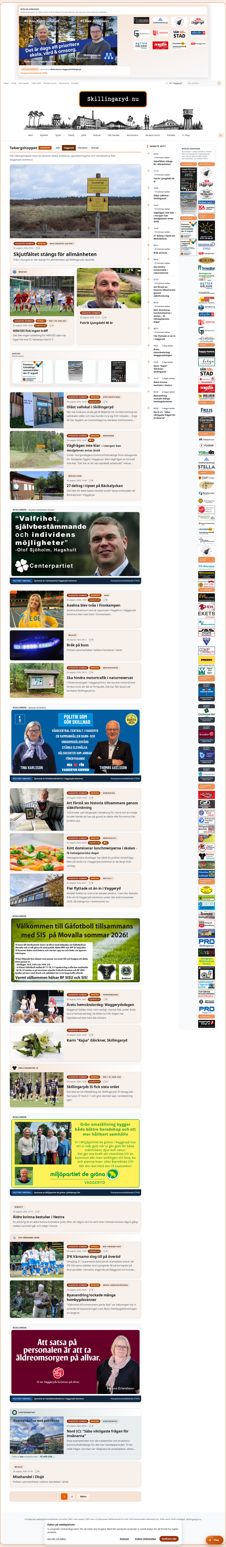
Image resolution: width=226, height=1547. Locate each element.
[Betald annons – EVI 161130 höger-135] (206, 597)
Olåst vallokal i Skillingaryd (161, 197)
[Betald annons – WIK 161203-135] (206, 812)
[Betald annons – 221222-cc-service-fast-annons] (206, 567)
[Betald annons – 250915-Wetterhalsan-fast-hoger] (141, 46)
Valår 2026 (36, 83)
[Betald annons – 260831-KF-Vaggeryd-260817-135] (32, 371)
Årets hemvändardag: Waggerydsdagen (163, 352)
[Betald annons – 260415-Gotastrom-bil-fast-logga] (141, 20)
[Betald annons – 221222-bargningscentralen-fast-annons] (206, 583)
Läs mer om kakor (56, 1538)
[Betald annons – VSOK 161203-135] (206, 865)
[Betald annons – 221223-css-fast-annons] (206, 339)
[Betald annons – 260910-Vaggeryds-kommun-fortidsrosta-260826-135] (188, 247)
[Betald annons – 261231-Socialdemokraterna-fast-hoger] (206, 734)
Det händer (24, 83)
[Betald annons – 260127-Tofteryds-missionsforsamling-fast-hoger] (206, 540)
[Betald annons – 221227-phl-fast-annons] (198, 44)
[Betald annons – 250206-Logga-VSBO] (206, 453)
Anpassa (124, 1538)
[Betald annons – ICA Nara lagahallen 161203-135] (206, 209)
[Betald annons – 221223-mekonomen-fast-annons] (206, 574)
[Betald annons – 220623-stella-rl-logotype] (206, 467)
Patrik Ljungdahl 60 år (164, 180)
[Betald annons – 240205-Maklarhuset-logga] (206, 439)
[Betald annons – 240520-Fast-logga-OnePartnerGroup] (160, 20)
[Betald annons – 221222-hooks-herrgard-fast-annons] (206, 194)
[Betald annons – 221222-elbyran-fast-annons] (198, 33)
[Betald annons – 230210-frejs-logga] (206, 410)
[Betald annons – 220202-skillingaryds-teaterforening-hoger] (206, 973)
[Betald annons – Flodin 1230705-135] (206, 445)
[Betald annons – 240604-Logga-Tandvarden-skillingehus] (206, 293)
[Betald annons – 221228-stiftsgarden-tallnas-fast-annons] (179, 22)
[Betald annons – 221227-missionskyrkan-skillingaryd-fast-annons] (206, 517)
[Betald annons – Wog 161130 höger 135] (206, 641)
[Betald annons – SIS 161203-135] (206, 856)
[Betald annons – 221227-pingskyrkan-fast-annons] (206, 485)
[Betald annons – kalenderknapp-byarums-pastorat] (179, 45)
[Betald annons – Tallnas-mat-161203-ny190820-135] (206, 172)
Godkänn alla (169, 1538)
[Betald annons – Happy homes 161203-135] (206, 352)
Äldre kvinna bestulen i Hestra (163, 383)
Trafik (13, 83)
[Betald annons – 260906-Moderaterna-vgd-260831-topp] (74, 40)
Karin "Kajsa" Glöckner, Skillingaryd (160, 368)
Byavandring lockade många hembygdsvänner (163, 398)
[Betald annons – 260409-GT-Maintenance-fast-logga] (141, 34)
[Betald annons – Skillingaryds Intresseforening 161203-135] (206, 924)
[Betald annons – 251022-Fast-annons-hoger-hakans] (206, 260)
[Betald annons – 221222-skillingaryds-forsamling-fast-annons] (206, 478)
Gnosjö (95, 147)
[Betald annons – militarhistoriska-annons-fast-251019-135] (206, 961)
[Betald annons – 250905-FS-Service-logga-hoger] (160, 33)
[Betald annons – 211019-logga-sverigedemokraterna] (206, 774)
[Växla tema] (221, 135)
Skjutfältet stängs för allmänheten (163, 163)
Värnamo (82, 147)
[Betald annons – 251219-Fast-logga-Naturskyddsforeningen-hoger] (206, 898)
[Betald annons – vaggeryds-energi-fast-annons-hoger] (206, 1024)
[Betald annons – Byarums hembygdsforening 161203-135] (206, 915)
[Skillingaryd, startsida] (113, 99)
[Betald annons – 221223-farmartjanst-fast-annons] (206, 267)
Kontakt (75, 83)
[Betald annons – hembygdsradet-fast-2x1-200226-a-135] (206, 984)
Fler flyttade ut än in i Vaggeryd (164, 337)
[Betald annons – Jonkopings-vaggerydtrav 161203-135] (206, 804)
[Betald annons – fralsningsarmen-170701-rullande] (206, 509)
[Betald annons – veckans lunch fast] (206, 202)
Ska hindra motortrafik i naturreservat (161, 269)
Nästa (83, 1496)
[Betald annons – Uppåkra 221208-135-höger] (206, 615)
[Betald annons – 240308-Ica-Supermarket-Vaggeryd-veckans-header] (198, 21)
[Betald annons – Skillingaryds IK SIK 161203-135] (206, 795)
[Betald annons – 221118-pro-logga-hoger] (206, 1010)
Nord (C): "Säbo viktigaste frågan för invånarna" (164, 415)
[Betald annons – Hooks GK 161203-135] (206, 838)
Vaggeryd (69, 147)
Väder (6, 83)
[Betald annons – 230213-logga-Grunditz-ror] (206, 245)
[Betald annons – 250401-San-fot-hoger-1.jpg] (206, 299)
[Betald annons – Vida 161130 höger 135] (206, 606)
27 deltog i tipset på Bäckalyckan (164, 237)
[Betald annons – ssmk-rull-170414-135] (206, 829)
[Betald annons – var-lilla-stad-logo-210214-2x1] (179, 34)
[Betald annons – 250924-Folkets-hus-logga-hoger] (206, 424)
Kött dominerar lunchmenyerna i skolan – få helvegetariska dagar (162, 316)
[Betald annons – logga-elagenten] (160, 45)
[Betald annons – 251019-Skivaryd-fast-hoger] (206, 952)
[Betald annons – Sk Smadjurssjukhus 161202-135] (206, 276)
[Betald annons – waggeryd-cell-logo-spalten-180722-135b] (206, 671)
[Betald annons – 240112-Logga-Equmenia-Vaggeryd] (206, 523)
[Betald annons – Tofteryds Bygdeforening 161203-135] (206, 994)
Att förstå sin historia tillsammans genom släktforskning (164, 291)
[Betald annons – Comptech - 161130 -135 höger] (206, 650)
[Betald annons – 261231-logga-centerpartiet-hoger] (206, 712)
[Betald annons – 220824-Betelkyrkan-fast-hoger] (206, 493)
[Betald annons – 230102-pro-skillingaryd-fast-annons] (206, 943)
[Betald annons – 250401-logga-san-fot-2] (206, 231)
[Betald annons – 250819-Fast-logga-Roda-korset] (206, 379)
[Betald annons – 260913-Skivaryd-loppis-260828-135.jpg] (118, 371)
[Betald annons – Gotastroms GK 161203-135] (206, 874)
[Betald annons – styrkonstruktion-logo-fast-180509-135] (206, 623)
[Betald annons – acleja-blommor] (206, 361)
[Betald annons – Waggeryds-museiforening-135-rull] (206, 933)
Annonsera (64, 83)
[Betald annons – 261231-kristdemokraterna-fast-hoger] (206, 692)
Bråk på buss (160, 252)
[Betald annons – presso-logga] (206, 661)
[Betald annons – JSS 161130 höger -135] (206, 632)
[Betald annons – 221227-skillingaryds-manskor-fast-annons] (206, 1002)
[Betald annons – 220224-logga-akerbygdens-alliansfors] (206, 501)
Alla (58, 147)
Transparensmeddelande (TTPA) (34, 73)
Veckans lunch (49, 83)
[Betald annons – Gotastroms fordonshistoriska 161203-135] (206, 890)
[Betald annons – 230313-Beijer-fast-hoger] (206, 397)
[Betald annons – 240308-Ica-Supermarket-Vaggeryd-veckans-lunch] (206, 183)
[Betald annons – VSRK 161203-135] (206, 848)
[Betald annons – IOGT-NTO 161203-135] (206, 906)
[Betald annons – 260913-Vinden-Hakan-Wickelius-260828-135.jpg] (75, 371)
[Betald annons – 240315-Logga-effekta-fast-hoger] (206, 308)
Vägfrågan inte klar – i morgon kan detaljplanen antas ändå (165, 217)
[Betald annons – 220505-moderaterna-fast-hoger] (206, 755)
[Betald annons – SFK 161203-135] (206, 820)
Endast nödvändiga (145, 1538)
